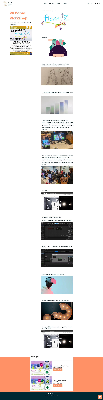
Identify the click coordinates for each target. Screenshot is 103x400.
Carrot (10, 3)
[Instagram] (52, 393)
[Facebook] (48, 393)
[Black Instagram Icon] (99, 3)
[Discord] (97, 3)
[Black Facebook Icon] (95, 3)
